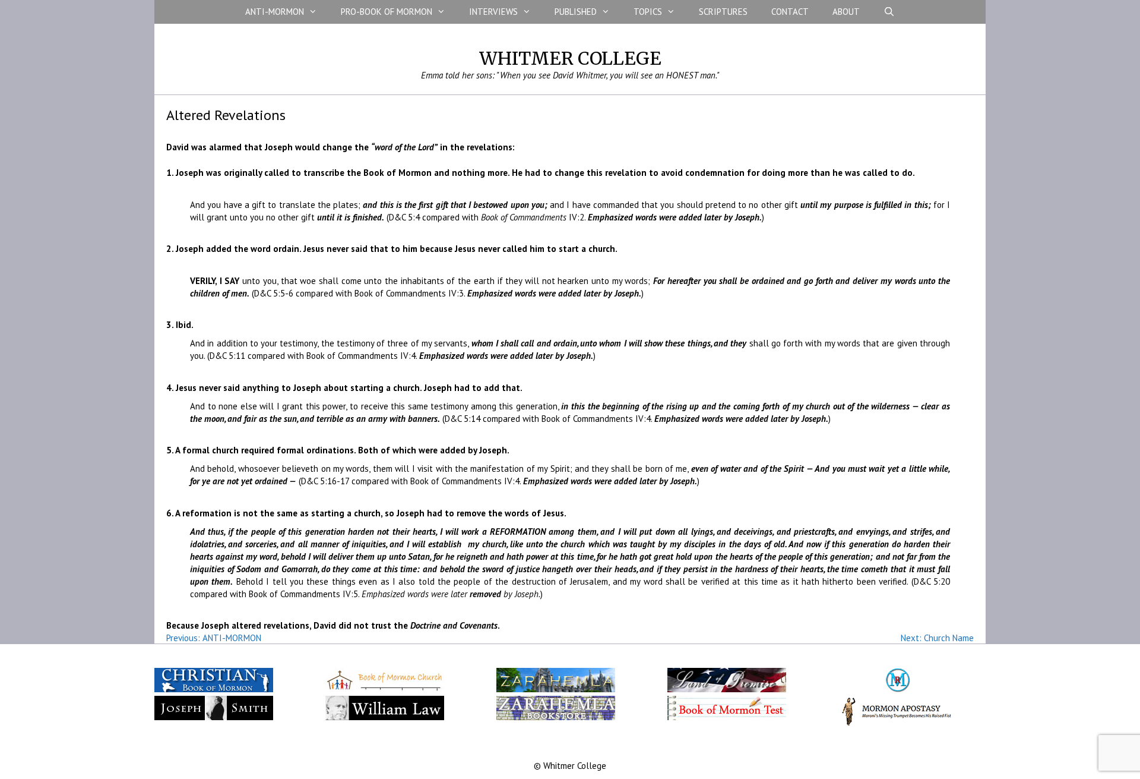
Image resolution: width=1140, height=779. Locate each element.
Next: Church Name (937, 638)
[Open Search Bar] (889, 12)
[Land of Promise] (726, 689)
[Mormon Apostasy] (897, 722)
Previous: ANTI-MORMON (213, 638)
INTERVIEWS (493, 11)
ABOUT (846, 11)
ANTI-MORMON (274, 11)
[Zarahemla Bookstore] (555, 717)
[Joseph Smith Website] (213, 717)
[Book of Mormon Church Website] (384, 689)
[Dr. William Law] (384, 717)
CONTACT (790, 11)
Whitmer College (570, 58)
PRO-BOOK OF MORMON (386, 11)
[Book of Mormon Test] (726, 717)
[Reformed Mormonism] (897, 689)
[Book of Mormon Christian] (213, 689)
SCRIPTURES (723, 11)
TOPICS (648, 11)
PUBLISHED (576, 11)
